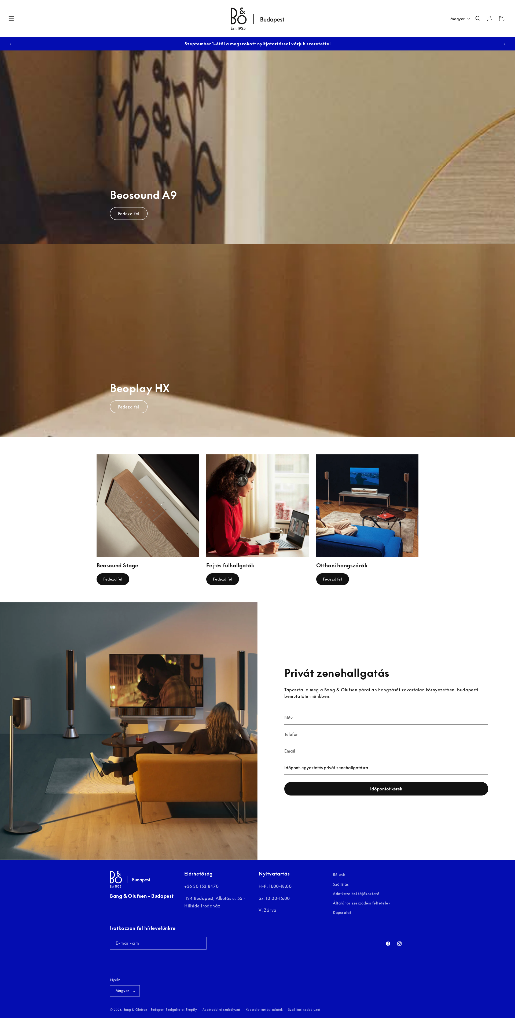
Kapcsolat (342, 912)
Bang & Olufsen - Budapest (144, 1010)
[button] (11, 18)
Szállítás (341, 884)
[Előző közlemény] (10, 44)
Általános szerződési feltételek (362, 903)
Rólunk (339, 874)
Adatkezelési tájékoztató (356, 893)
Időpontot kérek (386, 788)
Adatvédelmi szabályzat (221, 1010)
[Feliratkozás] (200, 943)
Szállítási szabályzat (304, 1010)
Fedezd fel (128, 213)
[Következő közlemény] (504, 44)
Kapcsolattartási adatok (264, 1010)
